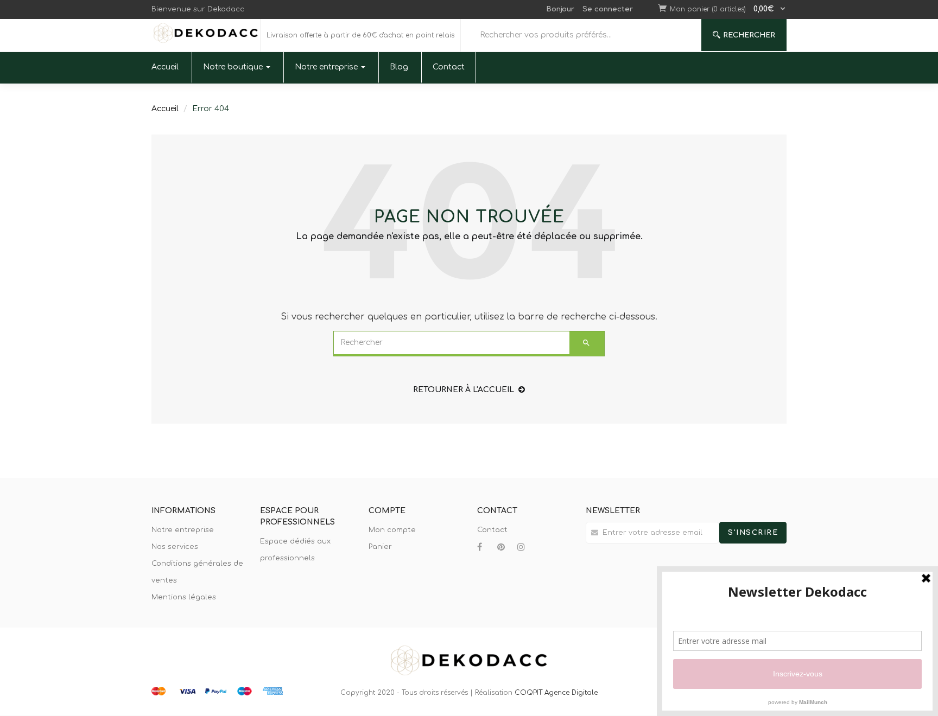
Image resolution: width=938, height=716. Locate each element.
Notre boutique (234, 67)
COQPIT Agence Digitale (556, 692)
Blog (399, 67)
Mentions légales (183, 597)
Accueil (165, 67)
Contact (449, 67)
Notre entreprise (327, 67)
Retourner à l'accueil (463, 390)
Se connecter (607, 9)
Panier (380, 547)
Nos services (174, 547)
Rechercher (749, 35)
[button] (728, 9)
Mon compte (392, 530)
